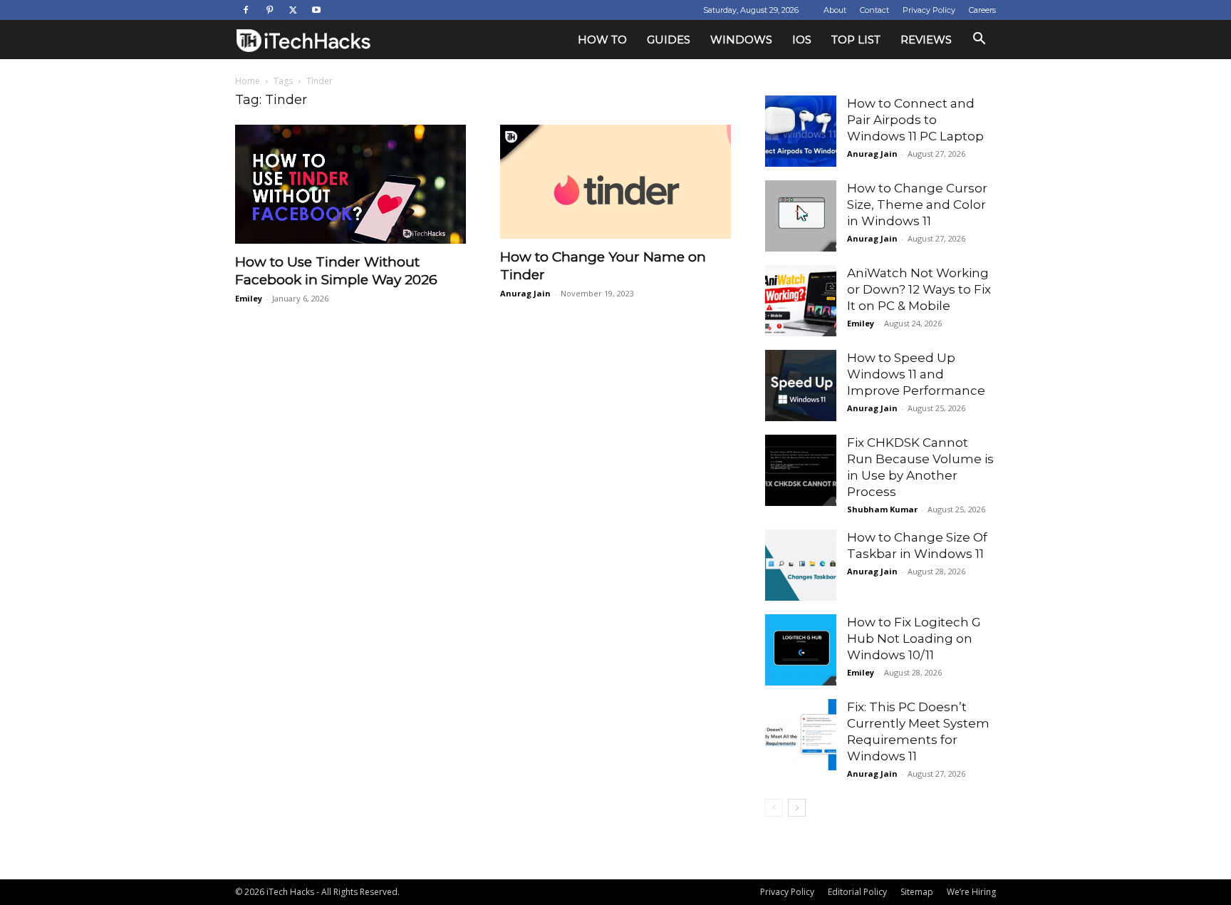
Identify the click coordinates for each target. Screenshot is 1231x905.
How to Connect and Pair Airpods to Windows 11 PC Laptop (915, 119)
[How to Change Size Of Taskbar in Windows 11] (800, 565)
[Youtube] (316, 10)
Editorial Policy (857, 892)
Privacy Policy (929, 10)
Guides (668, 39)
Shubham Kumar (882, 509)
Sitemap (916, 892)
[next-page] (797, 808)
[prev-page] (774, 808)
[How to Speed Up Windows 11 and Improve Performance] (800, 385)
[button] (979, 40)
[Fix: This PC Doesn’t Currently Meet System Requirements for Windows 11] (800, 734)
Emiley (248, 298)
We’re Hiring (971, 892)
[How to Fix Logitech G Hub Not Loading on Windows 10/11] (800, 650)
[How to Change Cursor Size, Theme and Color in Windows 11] (800, 216)
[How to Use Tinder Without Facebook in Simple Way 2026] (350, 184)
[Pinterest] (269, 10)
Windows (741, 39)
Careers (982, 10)
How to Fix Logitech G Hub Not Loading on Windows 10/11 (914, 638)
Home (247, 81)
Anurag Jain (525, 293)
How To (602, 39)
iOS (801, 39)
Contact (874, 10)
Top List (856, 39)
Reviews (926, 39)
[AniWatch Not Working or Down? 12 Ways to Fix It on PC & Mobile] (800, 300)
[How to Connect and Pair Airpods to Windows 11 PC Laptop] (800, 131)
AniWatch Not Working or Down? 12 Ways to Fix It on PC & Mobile (919, 289)
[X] (292, 10)
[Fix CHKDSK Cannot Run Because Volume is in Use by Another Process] (800, 470)
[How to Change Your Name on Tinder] (615, 182)
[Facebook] (245, 10)
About (835, 10)
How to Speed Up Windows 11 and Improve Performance (916, 374)
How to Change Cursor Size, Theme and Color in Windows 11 (917, 204)
